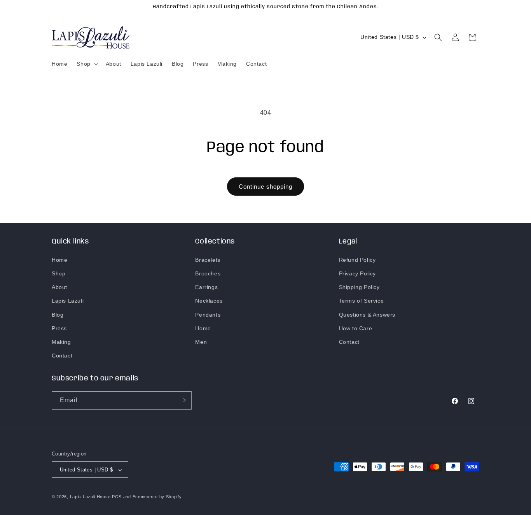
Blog (57, 314)
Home (59, 259)
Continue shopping (265, 186)
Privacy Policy (357, 273)
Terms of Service (361, 301)
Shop (58, 273)
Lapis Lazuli (68, 301)
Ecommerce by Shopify (157, 497)
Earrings (206, 287)
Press (59, 328)
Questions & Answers (367, 314)
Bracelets (207, 259)
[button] (86, 64)
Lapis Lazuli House (90, 497)
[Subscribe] (182, 400)
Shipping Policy (359, 287)
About (59, 287)
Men (201, 341)
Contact (62, 355)
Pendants (207, 314)
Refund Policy (357, 259)
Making (61, 341)
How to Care (355, 328)
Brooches (207, 273)
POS (117, 497)
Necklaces (208, 301)
